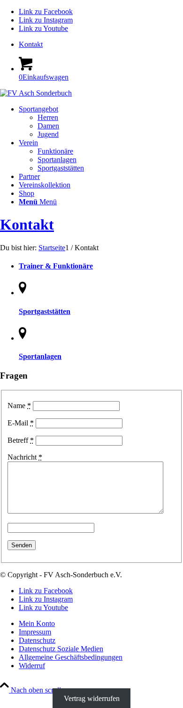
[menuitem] (101, 44)
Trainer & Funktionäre (56, 266)
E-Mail (21, 423)
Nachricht (25, 457)
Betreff (21, 440)
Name (19, 406)
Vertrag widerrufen (92, 698)
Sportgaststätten (44, 311)
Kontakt (31, 44)
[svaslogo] (36, 93)
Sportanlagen (40, 356)
